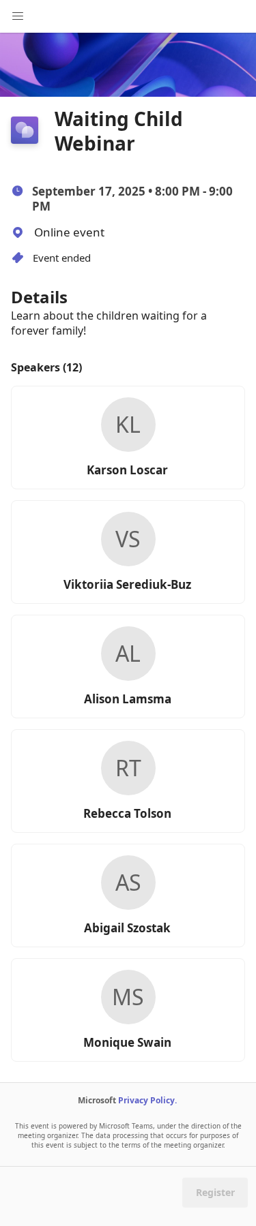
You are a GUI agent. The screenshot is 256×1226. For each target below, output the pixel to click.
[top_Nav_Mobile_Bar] (18, 16)
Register (215, 1192)
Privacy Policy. (147, 1100)
